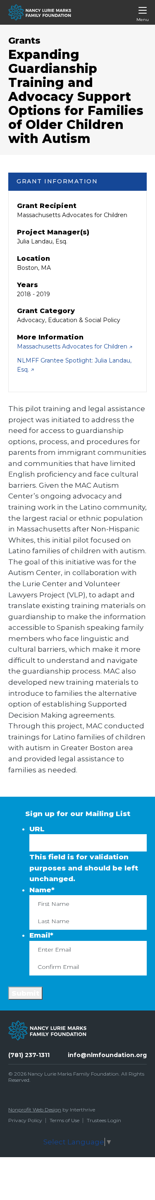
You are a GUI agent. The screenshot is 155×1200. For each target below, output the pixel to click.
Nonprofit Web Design (34, 1109)
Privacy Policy (25, 1120)
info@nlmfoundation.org (107, 1055)
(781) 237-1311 (29, 1055)
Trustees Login (104, 1120)
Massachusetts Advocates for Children (73, 346)
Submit (25, 993)
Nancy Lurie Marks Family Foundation (73, 1074)
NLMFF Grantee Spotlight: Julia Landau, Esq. (74, 365)
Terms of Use (64, 1120)
